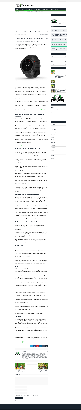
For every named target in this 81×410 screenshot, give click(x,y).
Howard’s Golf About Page (54, 109)
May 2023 (52, 139)
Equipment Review (19, 341)
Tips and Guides (37, 9)
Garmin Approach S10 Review (23, 145)
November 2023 (53, 131)
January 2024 (52, 127)
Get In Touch (52, 107)
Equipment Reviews (28, 9)
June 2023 (52, 137)
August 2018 (52, 155)
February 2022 (53, 147)
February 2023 (53, 142)
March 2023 (52, 140)
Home (17, 9)
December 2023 (53, 129)
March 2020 (52, 152)
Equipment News (45, 9)
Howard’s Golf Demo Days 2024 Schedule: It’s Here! (31, 366)
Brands (51, 9)
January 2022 (52, 148)
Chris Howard (18, 34)
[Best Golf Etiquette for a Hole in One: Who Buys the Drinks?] (20, 366)
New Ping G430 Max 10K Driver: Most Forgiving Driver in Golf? (60, 86)
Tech (24, 341)
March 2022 (52, 145)
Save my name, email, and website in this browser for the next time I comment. (27, 395)
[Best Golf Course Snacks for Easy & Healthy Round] (43, 366)
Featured (57, 9)
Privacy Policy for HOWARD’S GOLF (55, 110)
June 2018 (52, 158)
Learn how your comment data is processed (34, 400)
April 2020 (52, 150)
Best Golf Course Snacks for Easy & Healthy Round (43, 371)
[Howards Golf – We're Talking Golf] (25, 5)
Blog (22, 9)
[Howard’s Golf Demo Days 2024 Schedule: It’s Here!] (32, 364)
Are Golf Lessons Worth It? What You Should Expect (60, 91)
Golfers (47, 34)
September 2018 (53, 153)
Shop (51, 112)
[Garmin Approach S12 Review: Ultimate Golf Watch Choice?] (31, 22)
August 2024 (52, 124)
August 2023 (52, 134)
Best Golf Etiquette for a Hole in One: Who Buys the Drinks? (20, 371)
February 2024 (53, 126)
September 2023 (53, 132)
